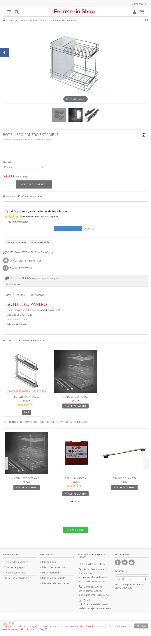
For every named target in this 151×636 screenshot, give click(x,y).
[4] (10, 216)
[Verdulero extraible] (75, 371)
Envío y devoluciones (16, 562)
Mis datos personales (54, 578)
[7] (15, 216)
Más (8, 295)
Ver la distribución (17, 221)
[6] (14, 216)
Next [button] (146, 463)
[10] (21, 216)
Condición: (39, 139)
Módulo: (8, 162)
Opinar (90, 228)
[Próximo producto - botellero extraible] (147, 20)
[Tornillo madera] (75, 453)
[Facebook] (118, 562)
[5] (11, 216)
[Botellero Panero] (59, 115)
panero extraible (40, 242)
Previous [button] (4, 463)
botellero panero (16, 242)
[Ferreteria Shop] (75, 12)
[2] (6, 216)
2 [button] (75, 501)
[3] (8, 216)
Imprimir (11, 196)
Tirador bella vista (124, 478)
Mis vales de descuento (55, 583)
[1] (4, 216)
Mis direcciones (50, 572)
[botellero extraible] (26, 371)
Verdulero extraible (75, 396)
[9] (19, 216)
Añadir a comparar (31, 196)
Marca (21, 295)
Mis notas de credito (53, 567)
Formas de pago (14, 567)
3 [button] (79, 501)
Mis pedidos (49, 562)
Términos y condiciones (18, 578)
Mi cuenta (46, 554)
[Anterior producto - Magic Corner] (145, 20)
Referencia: (8, 139)
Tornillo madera (75, 478)
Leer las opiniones (69, 228)
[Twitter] (125, 562)
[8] (17, 216)
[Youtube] (132, 562)
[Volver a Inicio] (4, 20)
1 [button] (72, 501)
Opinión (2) (37, 295)
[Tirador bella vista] (124, 453)
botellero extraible (26, 396)
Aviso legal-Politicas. (16, 572)
